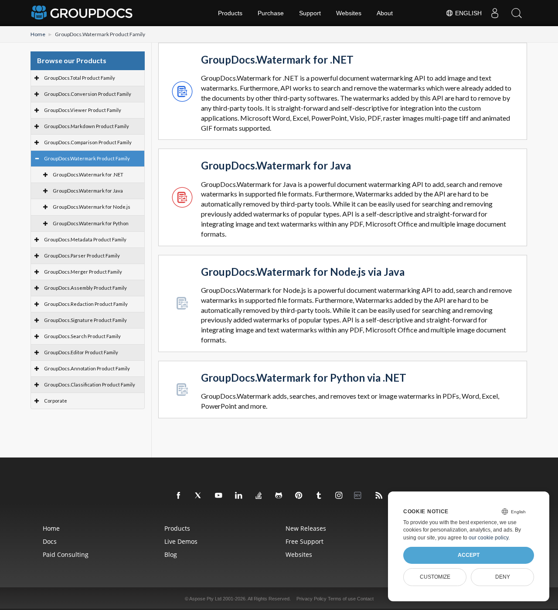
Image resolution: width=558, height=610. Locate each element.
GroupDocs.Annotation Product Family (87, 368)
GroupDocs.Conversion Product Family (87, 94)
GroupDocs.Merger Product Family (83, 271)
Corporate (55, 400)
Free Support (304, 541)
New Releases (306, 528)
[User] (495, 13)
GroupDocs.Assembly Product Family (85, 288)
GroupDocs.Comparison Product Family (88, 142)
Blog (170, 554)
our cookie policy (488, 538)
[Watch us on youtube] (219, 496)
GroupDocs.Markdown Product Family (86, 126)
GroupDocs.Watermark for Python (91, 223)
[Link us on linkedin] (239, 496)
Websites (348, 13)
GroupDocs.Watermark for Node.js (91, 207)
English (467, 13)
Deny (502, 577)
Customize (435, 577)
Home (38, 34)
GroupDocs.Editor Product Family (81, 352)
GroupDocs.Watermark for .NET (88, 174)
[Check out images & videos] (339, 496)
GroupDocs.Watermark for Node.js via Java (303, 272)
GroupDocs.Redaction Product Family (86, 304)
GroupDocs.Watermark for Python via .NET (303, 378)
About (385, 13)
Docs (50, 541)
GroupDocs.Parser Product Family (82, 255)
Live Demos (180, 541)
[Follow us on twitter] (198, 496)
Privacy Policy (311, 598)
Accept (469, 555)
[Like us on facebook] (178, 496)
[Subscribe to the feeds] (379, 496)
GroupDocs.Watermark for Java (88, 190)
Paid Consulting (65, 554)
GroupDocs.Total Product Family (79, 78)
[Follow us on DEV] (359, 496)
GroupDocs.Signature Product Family (85, 320)
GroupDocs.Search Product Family (82, 336)
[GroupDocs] (83, 13)
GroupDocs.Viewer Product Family (82, 110)
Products (230, 13)
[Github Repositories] (279, 496)
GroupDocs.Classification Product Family (89, 384)
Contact (365, 598)
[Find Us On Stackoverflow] (259, 496)
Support (310, 13)
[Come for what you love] (319, 496)
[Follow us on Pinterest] (299, 496)
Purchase (271, 13)
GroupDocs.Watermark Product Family (87, 158)
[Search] (516, 13)
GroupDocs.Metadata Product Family (85, 239)
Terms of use (342, 598)
